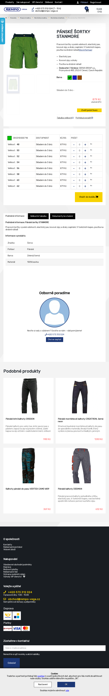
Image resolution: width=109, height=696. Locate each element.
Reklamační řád (10, 572)
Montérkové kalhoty (57, 18)
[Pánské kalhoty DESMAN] (81, 465)
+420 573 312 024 (55, 334)
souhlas (40, 676)
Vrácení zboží (9, 549)
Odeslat (12, 663)
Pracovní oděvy (25, 18)
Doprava (7, 567)
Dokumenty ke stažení (62, 216)
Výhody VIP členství (12, 576)
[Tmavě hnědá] (79, 77)
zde (67, 690)
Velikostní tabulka (38, 216)
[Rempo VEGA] (15, 8)
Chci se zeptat (54, 339)
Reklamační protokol (12, 547)
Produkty (10, 2)
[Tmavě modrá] (75, 77)
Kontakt (58, 2)
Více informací (85, 50)
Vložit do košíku (87, 197)
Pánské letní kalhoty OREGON (20, 419)
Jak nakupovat (23, 2)
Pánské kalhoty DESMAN (70, 489)
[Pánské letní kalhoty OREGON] (28, 395)
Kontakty (7, 544)
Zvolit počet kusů (89, 110)
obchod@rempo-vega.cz (23, 599)
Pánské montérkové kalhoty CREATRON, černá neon (80, 420)
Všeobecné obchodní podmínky (17, 564)
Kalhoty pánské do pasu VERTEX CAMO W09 (27, 489)
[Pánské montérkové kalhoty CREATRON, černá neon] (81, 395)
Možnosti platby (10, 569)
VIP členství (37, 2)
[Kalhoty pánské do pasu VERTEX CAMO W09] (28, 465)
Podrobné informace (15, 216)
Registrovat (95, 2)
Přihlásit (84, 2)
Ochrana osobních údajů (14, 574)
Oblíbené (49, 2)
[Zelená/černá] (70, 77)
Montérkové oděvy (40, 18)
